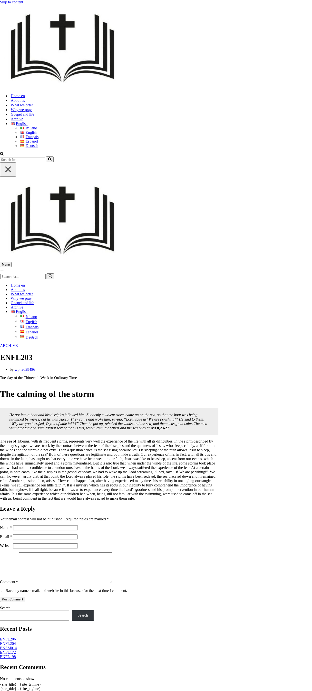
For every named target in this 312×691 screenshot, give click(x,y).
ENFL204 (8, 643)
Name (6, 528)
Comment (9, 582)
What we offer (22, 105)
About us (18, 100)
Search (5, 608)
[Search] (2, 154)
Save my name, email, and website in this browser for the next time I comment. (66, 590)
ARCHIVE (9, 345)
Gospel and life (22, 114)
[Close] (8, 169)
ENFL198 (8, 657)
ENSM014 (8, 648)
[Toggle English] (85, 312)
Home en (18, 96)
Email (6, 537)
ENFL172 (8, 652)
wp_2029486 (25, 369)
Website (6, 546)
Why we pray (21, 110)
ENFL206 (8, 639)
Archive (17, 119)
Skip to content (11, 2)
